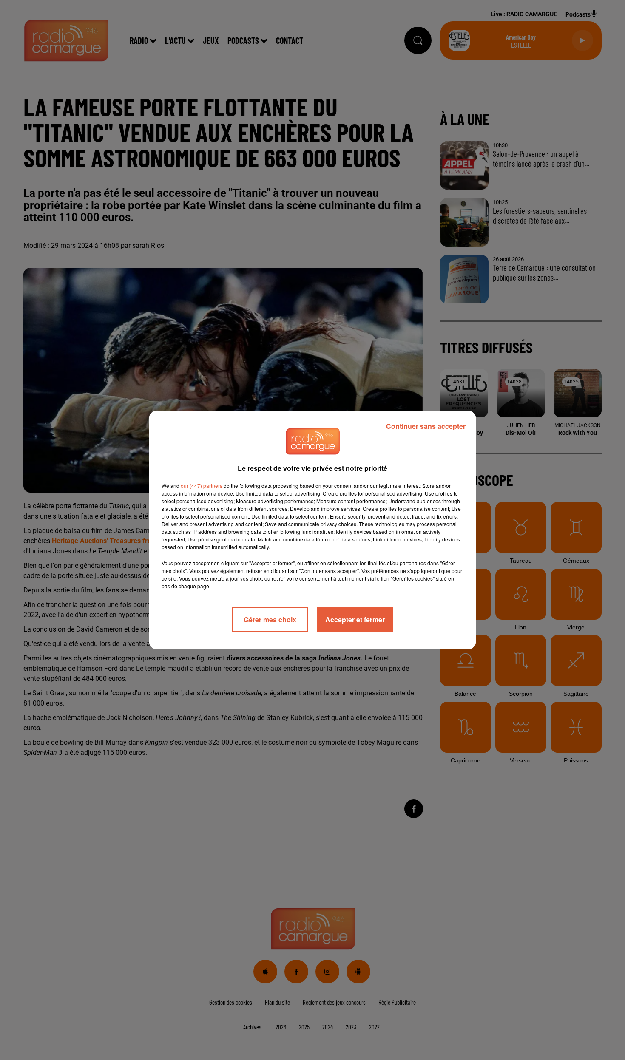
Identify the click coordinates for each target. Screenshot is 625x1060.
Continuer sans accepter (426, 426)
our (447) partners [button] (201, 485)
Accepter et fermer (355, 619)
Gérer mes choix (270, 619)
